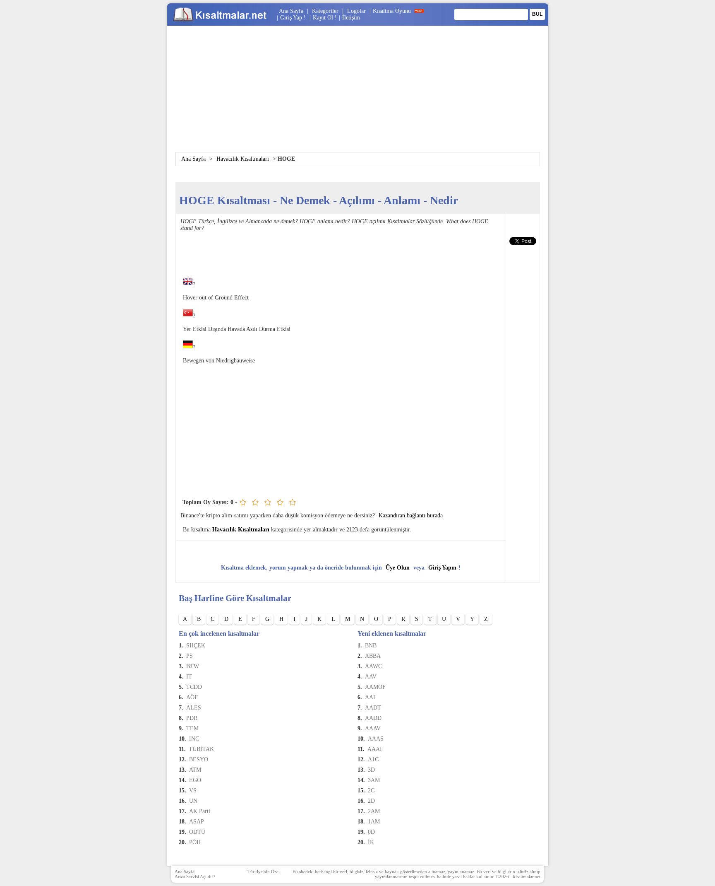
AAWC (373, 666)
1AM (374, 821)
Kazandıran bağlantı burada (411, 515)
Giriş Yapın (442, 568)
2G (371, 790)
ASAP (196, 821)
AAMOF (375, 687)
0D (371, 832)
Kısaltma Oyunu (392, 11)
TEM (192, 728)
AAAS (376, 739)
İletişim (351, 17)
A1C (373, 759)
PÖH (195, 842)
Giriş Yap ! (293, 17)
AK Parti (199, 811)
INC (194, 739)
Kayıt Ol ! (325, 17)
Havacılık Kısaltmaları (242, 159)
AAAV (373, 728)
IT (189, 677)
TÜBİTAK (201, 749)
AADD (373, 718)
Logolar (356, 11)
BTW (192, 666)
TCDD (194, 687)
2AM (374, 811)
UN (193, 801)
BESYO (198, 759)
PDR (191, 718)
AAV (371, 677)
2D (371, 801)
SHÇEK (195, 645)
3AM (374, 780)
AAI (370, 697)
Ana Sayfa (291, 11)
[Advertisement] (357, 94)
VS (193, 790)
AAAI (374, 749)
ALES (193, 708)
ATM (195, 770)
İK (371, 842)
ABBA (373, 656)
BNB (371, 645)
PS (189, 656)
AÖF (192, 697)
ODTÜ (197, 832)
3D (371, 770)
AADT (373, 708)
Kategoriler (325, 11)
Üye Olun (398, 568)
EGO (195, 780)
